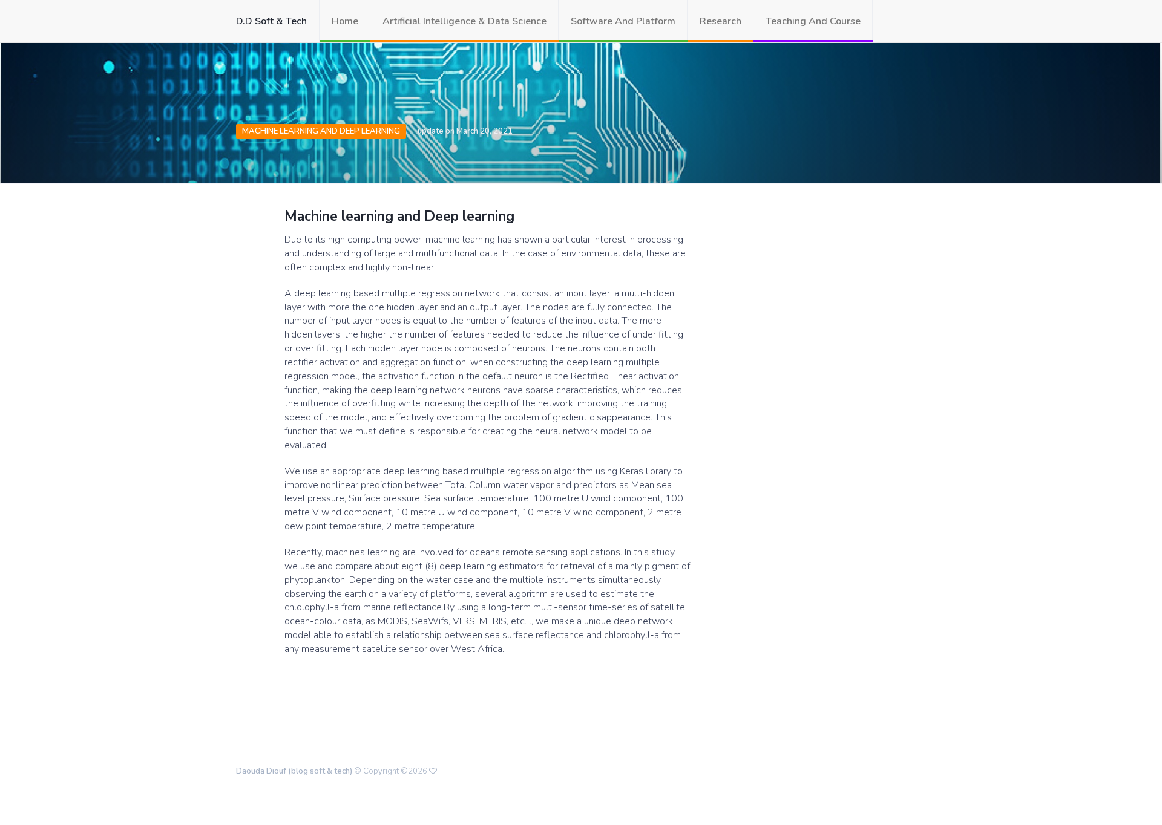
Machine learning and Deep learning (321, 131)
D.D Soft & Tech (271, 21)
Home (345, 21)
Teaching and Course (813, 21)
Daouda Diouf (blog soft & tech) (294, 771)
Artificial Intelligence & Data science (464, 21)
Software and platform (623, 21)
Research (720, 21)
